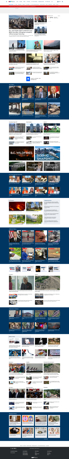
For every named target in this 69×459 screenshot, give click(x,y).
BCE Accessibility (13, 452)
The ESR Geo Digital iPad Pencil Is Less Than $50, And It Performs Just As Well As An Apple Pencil (41, 423)
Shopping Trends (41, 1)
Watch (24, 1)
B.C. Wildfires (28, 4)
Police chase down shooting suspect (28, 115)
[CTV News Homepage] (12, 1)
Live (52, 1)
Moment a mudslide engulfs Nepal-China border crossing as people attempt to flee (53, 244)
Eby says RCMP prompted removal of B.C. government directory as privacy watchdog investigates (20, 73)
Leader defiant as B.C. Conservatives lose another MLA (28, 99)
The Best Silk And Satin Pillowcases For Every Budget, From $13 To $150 (53, 423)
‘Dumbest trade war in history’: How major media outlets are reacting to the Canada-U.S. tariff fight (14, 346)
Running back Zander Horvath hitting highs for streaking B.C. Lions (55, 142)
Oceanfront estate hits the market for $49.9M (16, 224)
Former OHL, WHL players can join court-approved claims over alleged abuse (27, 358)
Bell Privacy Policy (25, 452)
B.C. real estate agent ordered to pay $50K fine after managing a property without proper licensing (20, 32)
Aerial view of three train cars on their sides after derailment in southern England (54, 318)
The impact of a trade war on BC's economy (14, 195)
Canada (20, 1)
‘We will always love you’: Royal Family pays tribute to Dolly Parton (28, 243)
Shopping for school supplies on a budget (53, 195)
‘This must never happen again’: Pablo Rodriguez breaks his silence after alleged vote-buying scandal (20, 291)
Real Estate (50, 4)
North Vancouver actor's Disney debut (40, 195)
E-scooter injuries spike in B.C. (14, 115)
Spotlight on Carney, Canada (52, 98)
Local (17, 1)
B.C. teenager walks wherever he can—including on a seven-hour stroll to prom (19, 142)
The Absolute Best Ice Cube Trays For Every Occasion (15, 435)
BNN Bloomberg (37, 453)
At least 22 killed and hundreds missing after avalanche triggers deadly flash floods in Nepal (47, 291)
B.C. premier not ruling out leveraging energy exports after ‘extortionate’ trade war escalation (37, 68)
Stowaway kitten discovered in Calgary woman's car (40, 261)
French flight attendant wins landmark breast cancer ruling (33, 374)
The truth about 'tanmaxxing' (26, 183)
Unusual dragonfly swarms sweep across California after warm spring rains (55, 382)
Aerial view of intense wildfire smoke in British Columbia (53, 330)
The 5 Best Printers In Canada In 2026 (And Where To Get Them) (41, 435)
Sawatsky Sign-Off (34, 445)
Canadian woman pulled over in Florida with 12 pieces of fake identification (40, 331)
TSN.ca (36, 454)
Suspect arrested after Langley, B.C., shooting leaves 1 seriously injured (54, 68)
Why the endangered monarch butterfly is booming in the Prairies (40, 357)
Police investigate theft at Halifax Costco (27, 318)
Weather (23, 4)
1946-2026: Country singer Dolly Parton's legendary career (40, 346)
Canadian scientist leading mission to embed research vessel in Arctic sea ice (20, 408)
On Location (47, 445)
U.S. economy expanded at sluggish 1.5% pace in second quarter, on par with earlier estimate (16, 374)
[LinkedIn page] (15, 448)
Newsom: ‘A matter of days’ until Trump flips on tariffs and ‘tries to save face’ (14, 244)
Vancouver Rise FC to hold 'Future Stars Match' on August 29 (40, 184)
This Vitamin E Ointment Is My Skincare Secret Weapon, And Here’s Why (27, 435)
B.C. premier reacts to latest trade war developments (40, 99)
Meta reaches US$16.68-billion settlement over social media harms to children (20, 382)
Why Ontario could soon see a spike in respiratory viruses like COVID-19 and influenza (37, 382)
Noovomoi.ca (49, 453)
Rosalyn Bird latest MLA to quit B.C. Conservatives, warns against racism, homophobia (20, 68)
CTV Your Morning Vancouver (35, 4)
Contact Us (24, 445)
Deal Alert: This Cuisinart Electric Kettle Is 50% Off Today (54, 435)
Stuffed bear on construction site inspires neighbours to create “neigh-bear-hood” (15, 134)
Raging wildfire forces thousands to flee (15, 211)
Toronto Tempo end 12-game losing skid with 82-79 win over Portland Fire (54, 138)
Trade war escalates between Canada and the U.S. (26, 195)
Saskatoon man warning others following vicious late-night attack (40, 243)
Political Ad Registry (25, 454)
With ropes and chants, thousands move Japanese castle (52, 399)
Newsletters (19, 4)
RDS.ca (48, 454)
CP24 (35, 452)
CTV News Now (47, 1)
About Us (21, 445)
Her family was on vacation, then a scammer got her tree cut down (53, 346)
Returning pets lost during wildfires (14, 98)
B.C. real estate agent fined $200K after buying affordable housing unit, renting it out (40, 35)
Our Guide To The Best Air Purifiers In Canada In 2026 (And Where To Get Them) (15, 423)
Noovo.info (48, 452)
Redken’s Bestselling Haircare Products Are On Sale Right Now (28, 423)
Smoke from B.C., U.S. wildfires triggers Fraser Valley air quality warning (51, 50)
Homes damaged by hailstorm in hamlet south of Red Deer (54, 377)
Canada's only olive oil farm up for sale (32, 224)
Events (57, 4)
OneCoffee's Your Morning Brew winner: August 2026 (53, 184)
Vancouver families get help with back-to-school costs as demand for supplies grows (33, 50)
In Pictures (28, 1)
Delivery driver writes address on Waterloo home (14, 318)
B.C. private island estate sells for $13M (32, 211)
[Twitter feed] (11, 448)
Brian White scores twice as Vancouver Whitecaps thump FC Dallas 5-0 (52, 134)
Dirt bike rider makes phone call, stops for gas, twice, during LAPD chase (40, 318)
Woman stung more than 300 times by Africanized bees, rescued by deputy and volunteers (37, 378)
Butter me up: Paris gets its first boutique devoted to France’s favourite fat (54, 407)
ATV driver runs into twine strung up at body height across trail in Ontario (15, 261)
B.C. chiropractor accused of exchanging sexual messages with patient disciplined (54, 73)
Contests (54, 4)
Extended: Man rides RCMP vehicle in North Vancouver (15, 330)
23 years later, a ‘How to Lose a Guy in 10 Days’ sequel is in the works (37, 407)
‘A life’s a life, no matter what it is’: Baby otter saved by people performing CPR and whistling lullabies (20, 138)
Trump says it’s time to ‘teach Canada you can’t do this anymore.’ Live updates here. (40, 24)
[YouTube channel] (14, 448)
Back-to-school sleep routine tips (14, 183)
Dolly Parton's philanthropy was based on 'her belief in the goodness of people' (33, 399)
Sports (47, 4)
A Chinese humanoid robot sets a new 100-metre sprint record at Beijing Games (20, 403)
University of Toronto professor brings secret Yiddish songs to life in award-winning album (54, 358)
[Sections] (6, 1)
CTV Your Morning (34, 1)
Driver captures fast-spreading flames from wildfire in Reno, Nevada (54, 261)
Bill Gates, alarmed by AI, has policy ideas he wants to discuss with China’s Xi (17, 399)
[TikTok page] (12, 448)
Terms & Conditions (25, 453)
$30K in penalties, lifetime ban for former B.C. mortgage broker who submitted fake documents (37, 142)
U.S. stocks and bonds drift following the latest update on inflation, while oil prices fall (20, 378)
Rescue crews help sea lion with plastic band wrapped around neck (53, 116)
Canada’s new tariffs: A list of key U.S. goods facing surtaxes (28, 346)
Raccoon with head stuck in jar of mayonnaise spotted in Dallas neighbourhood (27, 331)
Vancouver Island (42, 4)
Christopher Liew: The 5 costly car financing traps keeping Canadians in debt (15, 358)
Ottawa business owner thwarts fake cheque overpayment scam (28, 261)
